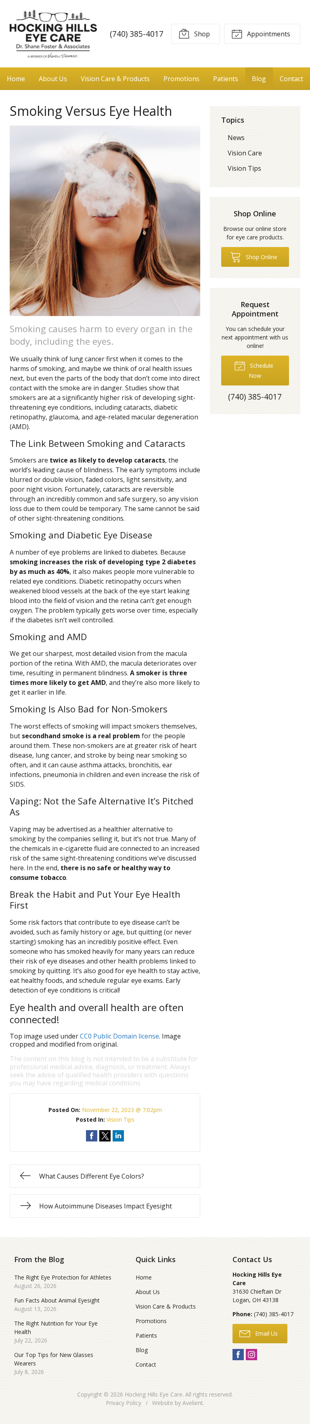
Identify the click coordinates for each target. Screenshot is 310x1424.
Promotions (181, 78)
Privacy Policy (123, 1403)
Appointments (267, 33)
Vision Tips (120, 1119)
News (236, 137)
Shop (201, 33)
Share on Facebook (91, 1135)
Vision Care (245, 153)
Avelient (192, 1403)
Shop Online (260, 257)
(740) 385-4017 (136, 33)
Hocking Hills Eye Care (153, 1394)
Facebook (238, 1354)
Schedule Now (260, 370)
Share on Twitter (105, 1135)
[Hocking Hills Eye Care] (53, 34)
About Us (53, 78)
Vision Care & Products (115, 78)
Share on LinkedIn (118, 1135)
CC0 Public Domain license (119, 1036)
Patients (225, 78)
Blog (259, 78)
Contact (291, 78)
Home (16, 78)
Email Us (265, 1333)
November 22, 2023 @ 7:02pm (122, 1110)
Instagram (251, 1354)
